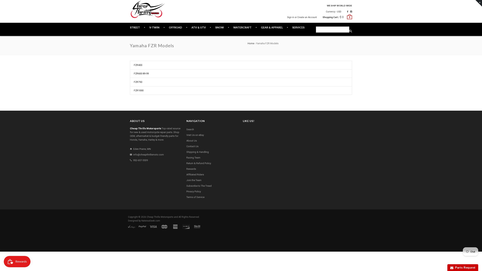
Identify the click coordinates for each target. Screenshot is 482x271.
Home (251, 43)
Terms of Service (195, 197)
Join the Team (193, 180)
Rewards (191, 168)
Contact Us (192, 146)
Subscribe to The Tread (199, 185)
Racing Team (193, 157)
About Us (191, 140)
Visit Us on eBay (195, 135)
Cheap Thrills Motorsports (160, 217)
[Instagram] (351, 11)
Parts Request (464, 267)
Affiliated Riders (195, 174)
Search (190, 129)
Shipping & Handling (197, 152)
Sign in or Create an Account (302, 17)
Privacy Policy (193, 191)
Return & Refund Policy (198, 163)
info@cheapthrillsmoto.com (148, 154)
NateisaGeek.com (150, 220)
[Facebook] (347, 11)
